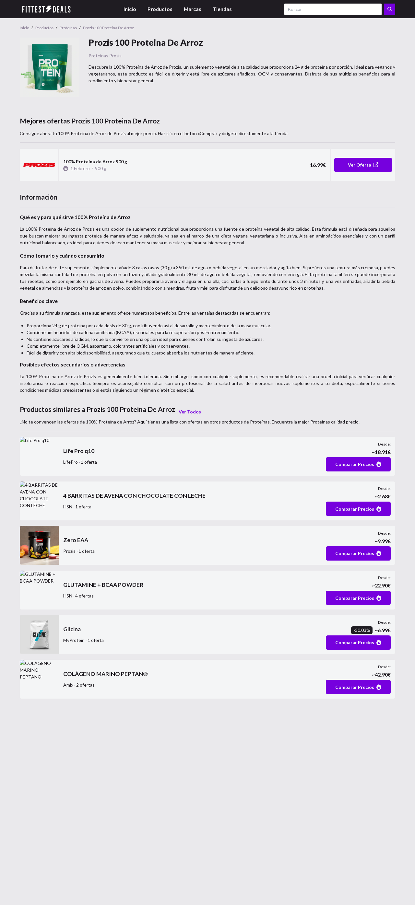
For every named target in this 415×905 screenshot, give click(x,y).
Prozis (115, 55)
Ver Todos (190, 411)
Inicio (130, 9)
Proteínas (98, 55)
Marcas (192, 9)
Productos (160, 9)
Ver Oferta (359, 165)
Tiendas (222, 9)
